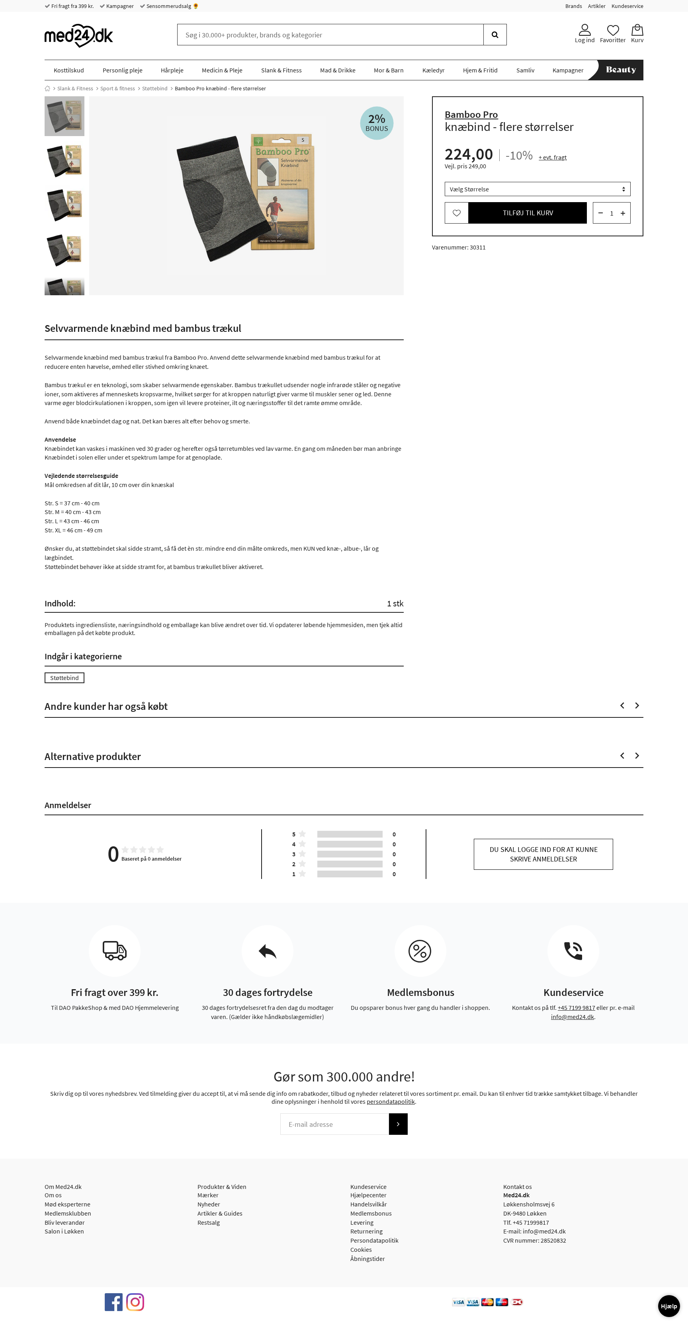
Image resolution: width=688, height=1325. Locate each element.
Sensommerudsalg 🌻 (172, 6)
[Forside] (47, 88)
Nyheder (208, 1204)
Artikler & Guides (219, 1213)
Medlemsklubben (68, 1213)
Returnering (366, 1231)
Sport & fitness (117, 88)
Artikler (597, 6)
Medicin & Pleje (222, 70)
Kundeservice (627, 6)
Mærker (208, 1195)
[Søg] (495, 34)
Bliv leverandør (65, 1222)
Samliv (525, 70)
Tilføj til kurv (528, 213)
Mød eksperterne (67, 1204)
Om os (53, 1195)
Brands (573, 6)
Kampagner (119, 6)
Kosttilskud (69, 70)
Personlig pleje (123, 70)
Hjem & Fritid (480, 70)
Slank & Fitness (281, 70)
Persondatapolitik (374, 1240)
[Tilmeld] (398, 1124)
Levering (361, 1222)
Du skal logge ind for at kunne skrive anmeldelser (544, 854)
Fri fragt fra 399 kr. (72, 6)
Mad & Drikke (338, 70)
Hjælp (669, 1306)
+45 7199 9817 (576, 1007)
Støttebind (155, 88)
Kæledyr (433, 70)
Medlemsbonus (371, 1213)
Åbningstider (367, 1259)
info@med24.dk (572, 1017)
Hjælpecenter (368, 1195)
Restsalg (208, 1222)
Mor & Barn (389, 70)
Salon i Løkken (64, 1231)
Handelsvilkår (368, 1204)
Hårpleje (172, 70)
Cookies (361, 1249)
